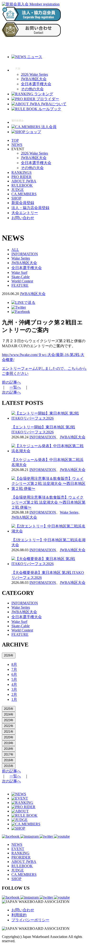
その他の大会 (32, 89)
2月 (14, 694)
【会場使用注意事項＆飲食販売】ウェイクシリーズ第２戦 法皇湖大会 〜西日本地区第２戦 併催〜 (48, 502)
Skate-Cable (20, 277)
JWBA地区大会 (34, 79)
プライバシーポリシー (30, 920)
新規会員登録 (22, 203)
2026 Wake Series (34, 74)
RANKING (20, 853)
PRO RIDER (21, 177)
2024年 (9, 714)
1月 (14, 699)
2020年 (9, 737)
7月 (14, 669)
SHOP (16, 198)
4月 (14, 684)
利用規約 (19, 915)
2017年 (9, 754)
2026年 (9, 655)
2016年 (9, 760)
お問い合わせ (22, 218)
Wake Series (20, 258)
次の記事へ (11, 392)
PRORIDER (21, 857)
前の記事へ (11, 382)
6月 (14, 674)
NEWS (16, 145)
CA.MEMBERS (24, 194)
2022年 (9, 726)
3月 (14, 689)
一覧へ (15, 387)
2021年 (9, 731)
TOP (15, 140)
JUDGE (17, 190)
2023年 (9, 720)
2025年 (9, 709)
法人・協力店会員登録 (30, 208)
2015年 (9, 766)
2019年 (9, 743)
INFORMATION (24, 254)
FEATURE (19, 285)
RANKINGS (21, 172)
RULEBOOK (22, 185)
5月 (14, 679)
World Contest (22, 281)
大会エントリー (24, 213)
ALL (15, 250)
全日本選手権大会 (36, 84)
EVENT (17, 849)
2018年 (9, 749)
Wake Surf (19, 273)
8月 (14, 664)
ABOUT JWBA (23, 181)
